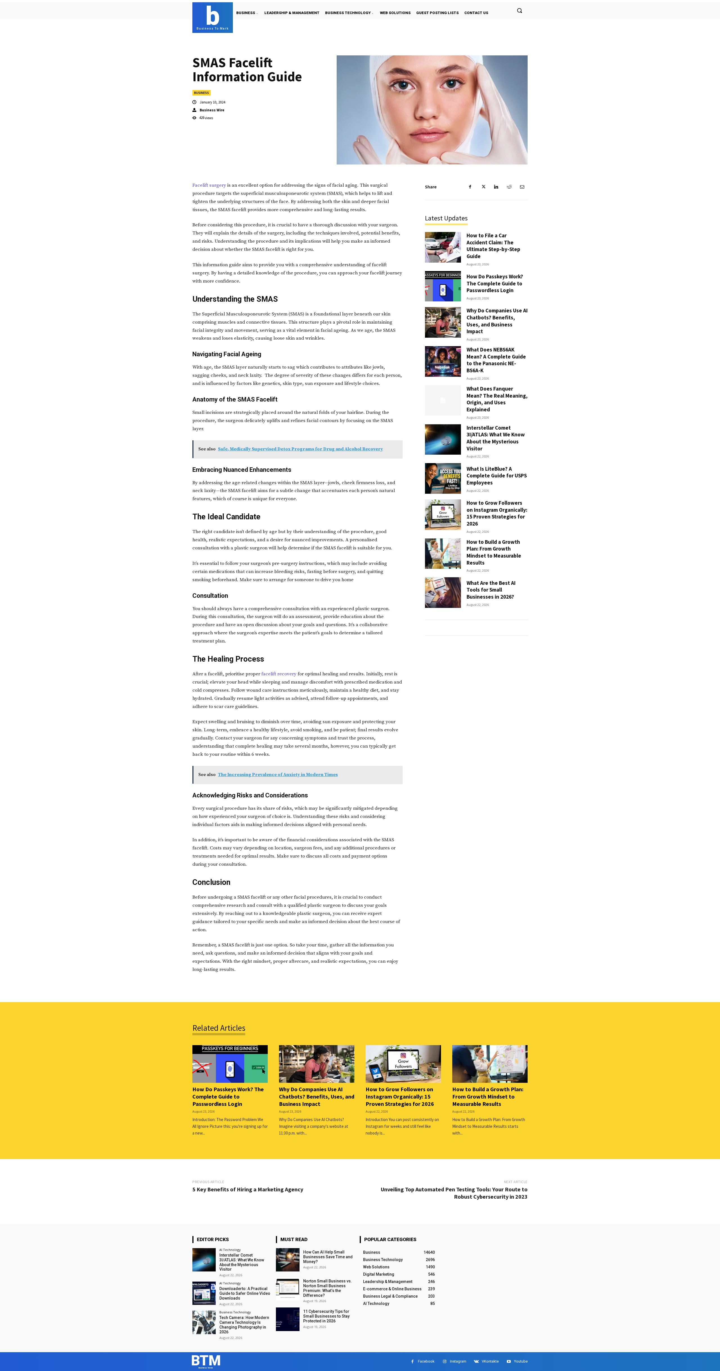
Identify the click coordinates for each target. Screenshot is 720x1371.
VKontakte (490, 1361)
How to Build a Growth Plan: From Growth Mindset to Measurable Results (494, 552)
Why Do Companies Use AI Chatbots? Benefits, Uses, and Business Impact (497, 321)
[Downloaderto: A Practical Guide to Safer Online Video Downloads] (204, 1293)
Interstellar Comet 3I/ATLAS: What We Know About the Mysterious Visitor (496, 438)
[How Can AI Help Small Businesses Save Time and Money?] (287, 1259)
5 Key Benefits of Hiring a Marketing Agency (247, 1189)
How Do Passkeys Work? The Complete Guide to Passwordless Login (495, 283)
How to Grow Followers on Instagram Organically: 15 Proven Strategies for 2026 (497, 513)
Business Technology (235, 1312)
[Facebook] (470, 187)
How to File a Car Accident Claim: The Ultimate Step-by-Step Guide (493, 246)
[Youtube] (509, 1362)
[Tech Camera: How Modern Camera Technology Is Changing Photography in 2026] (204, 1322)
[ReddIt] (509, 187)
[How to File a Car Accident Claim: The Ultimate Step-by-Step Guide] (443, 247)
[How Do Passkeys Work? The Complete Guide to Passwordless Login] (443, 286)
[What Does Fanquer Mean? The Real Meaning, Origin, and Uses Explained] (443, 400)
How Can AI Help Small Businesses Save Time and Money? (328, 1257)
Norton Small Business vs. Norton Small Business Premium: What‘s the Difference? (327, 1288)
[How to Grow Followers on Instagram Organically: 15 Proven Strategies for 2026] (443, 514)
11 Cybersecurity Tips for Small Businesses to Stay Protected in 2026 (326, 1316)
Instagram (458, 1361)
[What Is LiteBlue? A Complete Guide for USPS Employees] (443, 478)
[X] (483, 187)
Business (201, 93)
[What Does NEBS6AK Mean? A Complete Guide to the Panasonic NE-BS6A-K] (443, 361)
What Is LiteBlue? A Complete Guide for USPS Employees (497, 475)
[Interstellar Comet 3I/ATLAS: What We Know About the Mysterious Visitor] (443, 439)
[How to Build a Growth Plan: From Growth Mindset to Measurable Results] (443, 553)
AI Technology (230, 1249)
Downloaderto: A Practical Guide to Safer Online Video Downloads (244, 1293)
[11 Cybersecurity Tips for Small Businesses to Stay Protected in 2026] (287, 1319)
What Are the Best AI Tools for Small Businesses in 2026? (491, 589)
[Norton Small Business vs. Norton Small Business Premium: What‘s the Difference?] (287, 1288)
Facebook (426, 1361)
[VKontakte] (476, 1362)
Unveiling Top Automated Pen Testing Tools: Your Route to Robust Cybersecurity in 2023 (454, 1193)
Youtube (521, 1361)
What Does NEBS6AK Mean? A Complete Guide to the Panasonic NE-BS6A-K (496, 360)
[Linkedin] (496, 187)
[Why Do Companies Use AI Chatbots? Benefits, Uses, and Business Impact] (443, 322)
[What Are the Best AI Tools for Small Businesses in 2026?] (443, 592)
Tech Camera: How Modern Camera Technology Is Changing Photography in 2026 (244, 1324)
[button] (519, 10)
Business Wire (212, 110)
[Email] (522, 187)
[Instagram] (444, 1362)
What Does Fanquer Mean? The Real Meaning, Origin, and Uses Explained (497, 399)
